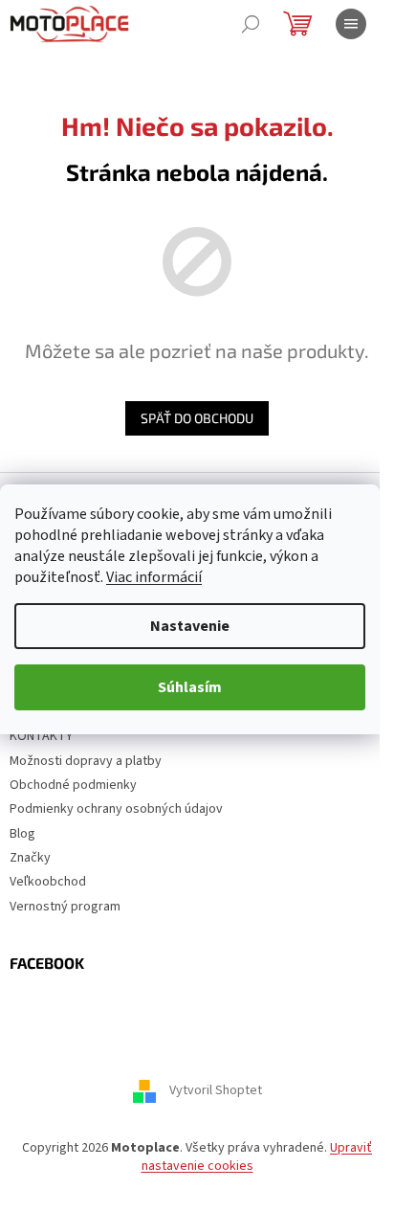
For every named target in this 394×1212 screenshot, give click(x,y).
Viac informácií (154, 577)
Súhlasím (190, 687)
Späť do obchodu (197, 418)
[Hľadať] (250, 24)
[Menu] (351, 24)
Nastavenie (190, 626)
